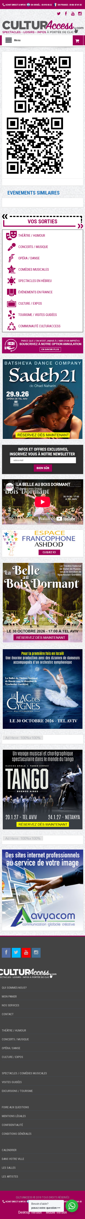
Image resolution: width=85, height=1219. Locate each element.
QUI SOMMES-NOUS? (14, 987)
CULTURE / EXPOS (12, 1057)
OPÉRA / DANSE (11, 1048)
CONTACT (8, 1014)
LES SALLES (9, 1167)
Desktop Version (30, 1212)
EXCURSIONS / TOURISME (17, 1091)
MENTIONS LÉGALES (14, 1116)
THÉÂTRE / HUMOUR (14, 1030)
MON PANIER (9, 996)
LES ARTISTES (10, 1176)
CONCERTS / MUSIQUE (15, 1039)
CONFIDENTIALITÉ (12, 1125)
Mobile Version (56, 1212)
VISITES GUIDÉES (12, 1082)
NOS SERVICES (10, 1005)
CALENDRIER (9, 1150)
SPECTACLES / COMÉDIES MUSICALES (24, 1073)
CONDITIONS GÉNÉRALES (17, 1133)
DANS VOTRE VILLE (13, 1159)
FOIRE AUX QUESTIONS (15, 1107)
